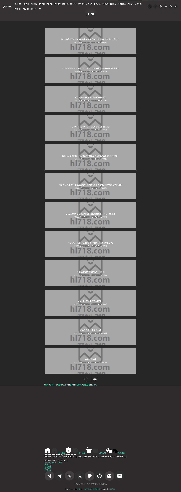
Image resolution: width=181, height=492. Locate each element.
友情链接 (112, 489)
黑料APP (130, 4)
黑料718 (7, 6)
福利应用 (18, 9)
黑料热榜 (33, 4)
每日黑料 (26, 4)
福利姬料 (81, 4)
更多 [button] (40, 9)
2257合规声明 (95, 484)
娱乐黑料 (41, 4)
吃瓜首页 (18, 4)
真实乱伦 (113, 4)
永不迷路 (138, 4)
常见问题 (26, 9)
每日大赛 (89, 4)
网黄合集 (65, 4)
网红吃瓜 (73, 4)
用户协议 (77, 484)
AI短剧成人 (122, 4)
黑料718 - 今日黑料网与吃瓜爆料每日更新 (88, 489)
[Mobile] (155, 6)
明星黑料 (49, 4)
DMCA (88, 484)
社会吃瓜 (97, 4)
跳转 (95, 379)
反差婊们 (105, 4)
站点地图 (104, 484)
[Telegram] (160, 6)
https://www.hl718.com (54, 462)
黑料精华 (57, 4)
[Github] (170, 6)
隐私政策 (83, 484)
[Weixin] (165, 6)
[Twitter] (175, 6)
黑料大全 (33, 9)
